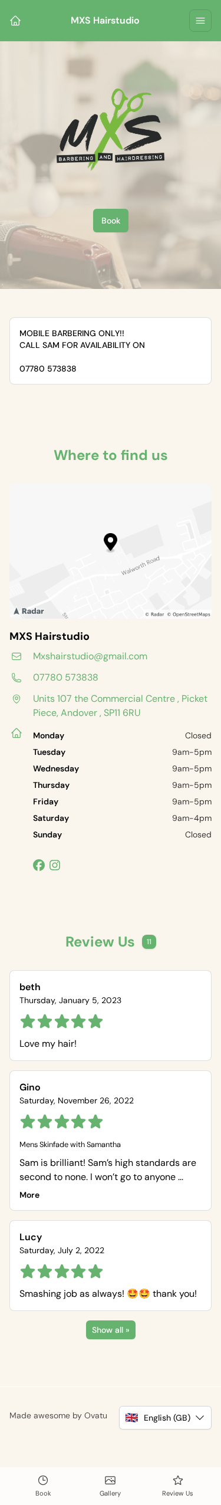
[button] (165, 1418)
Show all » (111, 1330)
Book (110, 220)
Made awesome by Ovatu (58, 1415)
